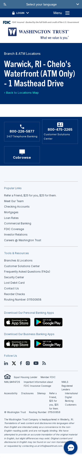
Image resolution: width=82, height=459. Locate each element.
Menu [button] (58, 13)
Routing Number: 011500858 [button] (22, 299)
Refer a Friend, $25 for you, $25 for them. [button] (30, 195)
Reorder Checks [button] (14, 294)
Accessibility (11, 393)
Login (20, 13)
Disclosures (27, 393)
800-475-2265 (60, 130)
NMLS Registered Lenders (67, 386)
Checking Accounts (17, 206)
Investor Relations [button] (16, 234)
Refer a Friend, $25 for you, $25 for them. (54, 401)
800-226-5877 (22, 131)
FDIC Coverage (14, 229)
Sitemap (41, 393)
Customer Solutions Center (22, 266)
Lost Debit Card (14, 282)
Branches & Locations (18, 260)
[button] (17, 322)
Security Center (14, 277)
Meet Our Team (14, 201)
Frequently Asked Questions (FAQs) (27, 271)
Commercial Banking (17, 223)
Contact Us (11, 288)
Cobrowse (22, 158)
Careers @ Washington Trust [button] (22, 240)
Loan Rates (11, 218)
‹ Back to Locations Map (21, 92)
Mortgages (11, 212)
